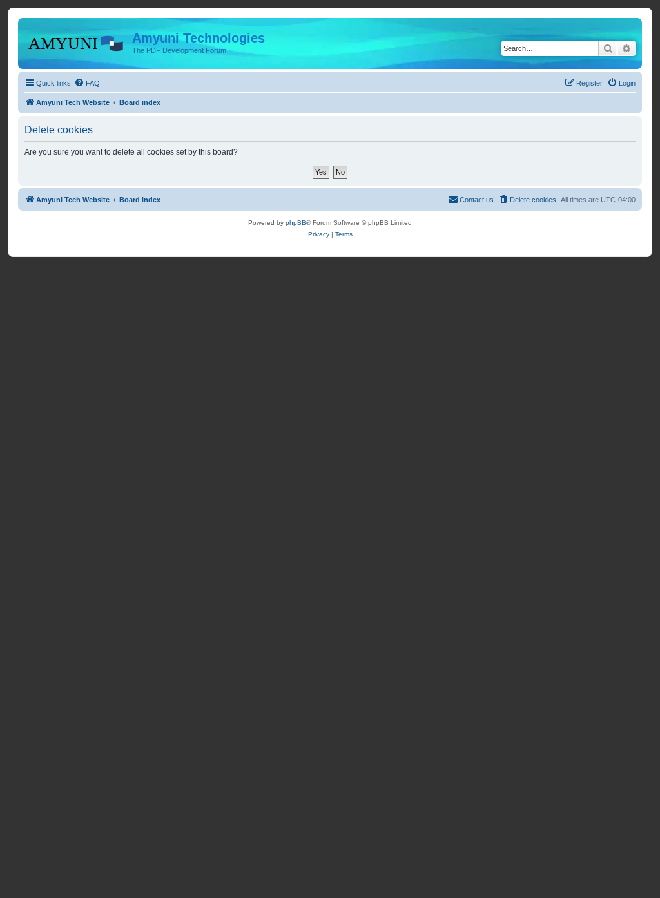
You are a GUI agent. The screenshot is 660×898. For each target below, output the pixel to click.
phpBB (296, 222)
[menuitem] (87, 83)
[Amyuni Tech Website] (76, 41)
